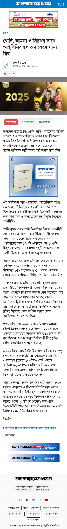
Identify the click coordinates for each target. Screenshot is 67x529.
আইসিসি (10, 435)
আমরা (25, 508)
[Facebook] (20, 500)
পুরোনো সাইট (33, 519)
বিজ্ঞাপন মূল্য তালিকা (34, 514)
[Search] (59, 4)
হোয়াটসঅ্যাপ (28, 122)
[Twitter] (27, 500)
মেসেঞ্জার (46, 122)
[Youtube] (46, 500)
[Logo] (33, 4)
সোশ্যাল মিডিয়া (52, 514)
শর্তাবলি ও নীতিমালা (51, 508)
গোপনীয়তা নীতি (15, 514)
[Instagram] (40, 500)
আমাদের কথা (13, 508)
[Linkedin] (33, 500)
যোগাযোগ (35, 508)
